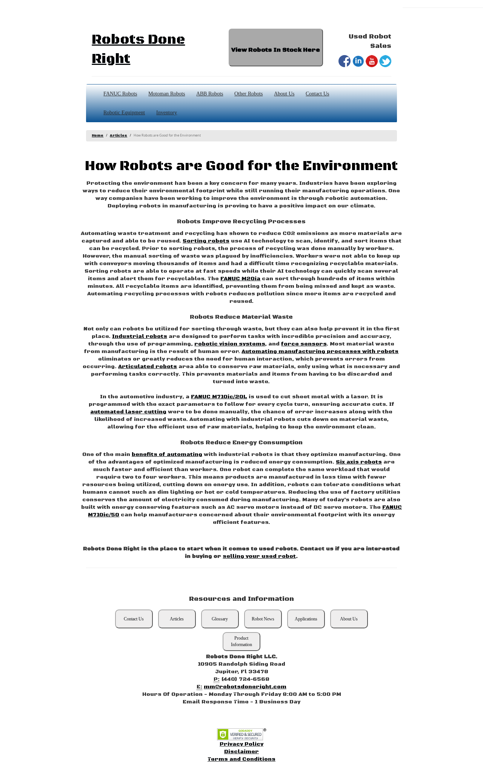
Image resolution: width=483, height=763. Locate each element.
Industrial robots (139, 336)
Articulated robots (147, 366)
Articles (118, 136)
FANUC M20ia (240, 278)
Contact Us (317, 94)
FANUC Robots (120, 94)
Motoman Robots (166, 94)
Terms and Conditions (241, 759)
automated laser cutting (128, 411)
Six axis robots (359, 462)
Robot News (263, 619)
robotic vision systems (229, 344)
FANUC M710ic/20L (219, 396)
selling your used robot (259, 556)
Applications (306, 619)
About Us (284, 94)
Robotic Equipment (124, 112)
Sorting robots (206, 241)
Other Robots (248, 94)
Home (97, 136)
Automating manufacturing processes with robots (320, 351)
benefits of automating (167, 454)
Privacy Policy (241, 744)
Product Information (241, 641)
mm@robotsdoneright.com (245, 686)
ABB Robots (209, 94)
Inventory (166, 112)
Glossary (220, 619)
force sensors (303, 344)
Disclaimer (241, 751)
